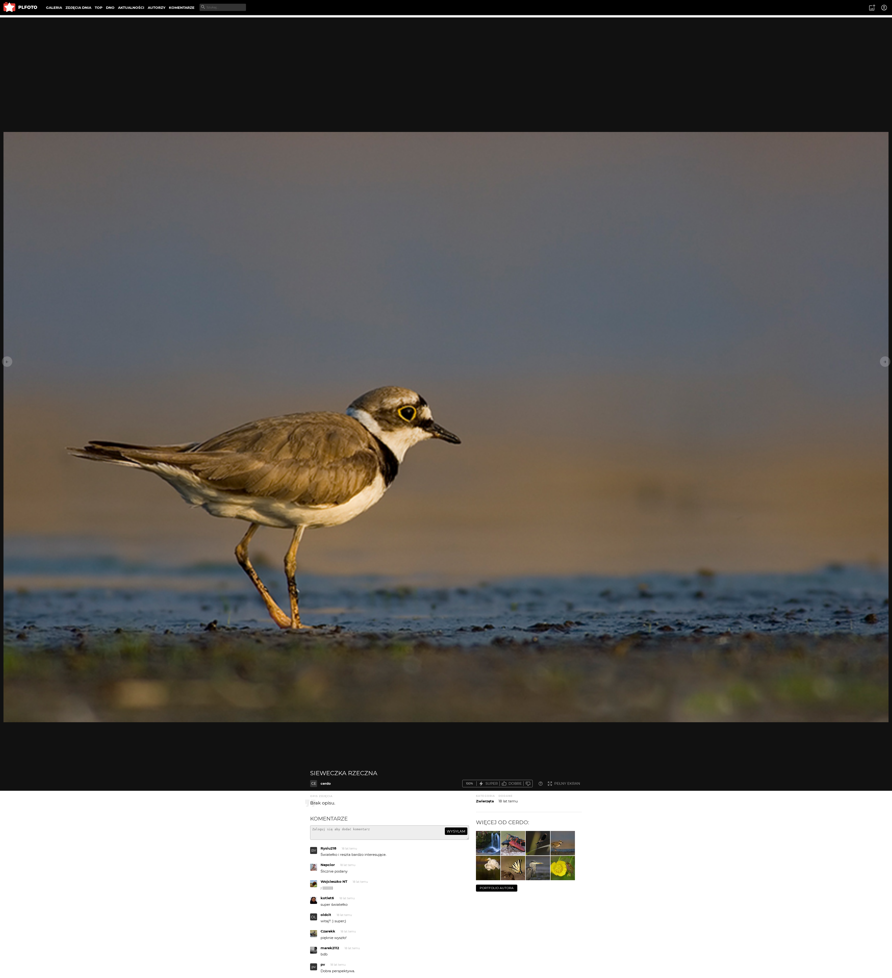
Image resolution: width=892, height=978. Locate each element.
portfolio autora (497, 888)
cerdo (326, 783)
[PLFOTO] (20, 7)
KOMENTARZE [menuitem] (181, 7)
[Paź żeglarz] (513, 868)
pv (314, 967)
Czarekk (328, 931)
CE (313, 783)
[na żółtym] (563, 868)
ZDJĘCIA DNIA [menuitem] (78, 7)
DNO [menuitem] (110, 7)
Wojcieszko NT (334, 881)
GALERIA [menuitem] (54, 7)
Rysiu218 (328, 848)
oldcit (326, 914)
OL (313, 917)
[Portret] (538, 868)
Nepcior (328, 865)
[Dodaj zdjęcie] (872, 7)
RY (313, 850)
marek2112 (330, 948)
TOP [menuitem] (98, 7)
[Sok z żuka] (513, 843)
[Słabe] (528, 783)
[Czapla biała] (488, 868)
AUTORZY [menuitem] (156, 7)
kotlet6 (327, 898)
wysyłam (456, 831)
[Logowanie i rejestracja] (884, 7)
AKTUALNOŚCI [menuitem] (131, 7)
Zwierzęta (485, 801)
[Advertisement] (446, 49)
